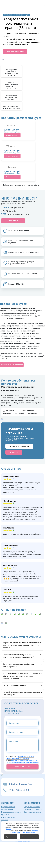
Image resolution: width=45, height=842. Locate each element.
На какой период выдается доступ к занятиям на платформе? (21, 693)
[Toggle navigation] (42, 3)
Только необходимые (29, 837)
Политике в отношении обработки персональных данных (23, 831)
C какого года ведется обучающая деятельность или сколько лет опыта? (18, 655)
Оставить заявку (12, 135)
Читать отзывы (13, 221)
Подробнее (13, 452)
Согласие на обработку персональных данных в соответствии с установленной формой (22, 762)
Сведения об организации (33, 809)
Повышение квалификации (11, 812)
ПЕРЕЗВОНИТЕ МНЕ (22, 766)
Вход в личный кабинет (32, 812)
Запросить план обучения (12, 364)
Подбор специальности (32, 807)
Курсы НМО (5, 814)
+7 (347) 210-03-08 (19, 790)
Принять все (10, 837)
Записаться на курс (15, 51)
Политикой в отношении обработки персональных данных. (20, 758)
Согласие (8, 829)
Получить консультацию (19, 446)
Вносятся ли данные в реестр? (15, 685)
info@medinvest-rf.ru (20, 784)
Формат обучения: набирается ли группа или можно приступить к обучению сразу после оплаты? (21, 645)
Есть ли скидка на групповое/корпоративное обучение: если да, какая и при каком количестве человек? (21, 676)
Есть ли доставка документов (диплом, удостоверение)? (19, 665)
